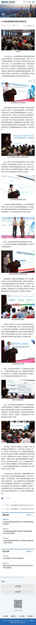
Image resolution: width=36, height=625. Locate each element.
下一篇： (20, 509)
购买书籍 (18, 586)
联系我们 (30, 616)
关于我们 (5, 616)
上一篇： (20, 505)
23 (9, 498)
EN (26, 2)
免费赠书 (18, 592)
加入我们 (22, 616)
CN (24, 2)
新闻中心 (14, 616)
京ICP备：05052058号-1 (20, 622)
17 (4, 498)
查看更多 (28, 515)
